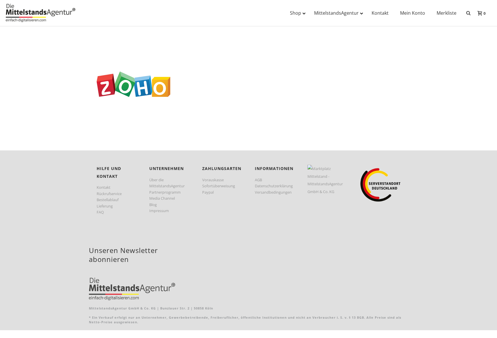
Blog (153, 204)
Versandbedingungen (273, 192)
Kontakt (103, 187)
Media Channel (162, 198)
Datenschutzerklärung (274, 185)
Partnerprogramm (165, 192)
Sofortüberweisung (218, 185)
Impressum (159, 210)
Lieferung (105, 206)
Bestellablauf (107, 199)
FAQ (100, 212)
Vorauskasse (213, 179)
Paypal (208, 192)
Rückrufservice (109, 193)
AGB (258, 179)
